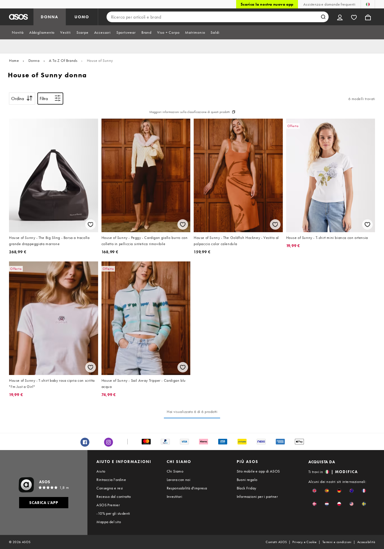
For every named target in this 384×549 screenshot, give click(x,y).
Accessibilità (366, 542)
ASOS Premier (108, 504)
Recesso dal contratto (113, 496)
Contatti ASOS (276, 542)
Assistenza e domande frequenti (329, 4)
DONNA (49, 16)
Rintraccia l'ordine (111, 479)
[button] (314, 491)
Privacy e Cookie (304, 542)
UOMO (81, 16)
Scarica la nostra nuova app (267, 4)
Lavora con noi (179, 479)
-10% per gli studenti (113, 513)
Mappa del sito (108, 521)
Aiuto (100, 471)
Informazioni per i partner (257, 496)
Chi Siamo (175, 471)
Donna (34, 60)
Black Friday (246, 488)
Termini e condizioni (337, 542)
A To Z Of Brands (63, 60)
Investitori (174, 496)
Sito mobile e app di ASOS (258, 471)
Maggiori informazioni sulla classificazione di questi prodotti (189, 112)
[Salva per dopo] (90, 224)
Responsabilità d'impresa (187, 488)
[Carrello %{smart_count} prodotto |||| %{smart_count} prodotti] (368, 16)
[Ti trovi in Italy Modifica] (368, 4)
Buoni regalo (247, 479)
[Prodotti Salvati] (354, 16)
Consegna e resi (109, 488)
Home (14, 60)
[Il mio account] (340, 16)
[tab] (17, 32)
